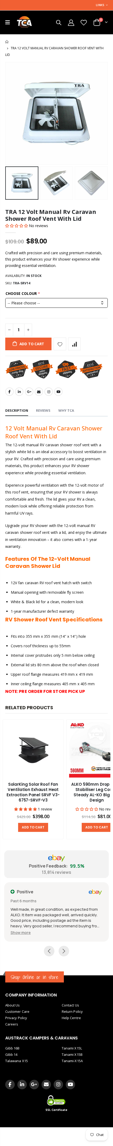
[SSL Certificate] (56, 1100)
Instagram (48, 391)
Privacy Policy (16, 1017)
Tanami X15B (72, 1054)
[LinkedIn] (22, 1084)
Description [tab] (16, 410)
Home (7, 41)
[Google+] (34, 1084)
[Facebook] (10, 1084)
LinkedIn (19, 391)
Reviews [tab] (43, 410)
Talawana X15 (16, 1060)
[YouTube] (70, 1084)
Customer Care (17, 1011)
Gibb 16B (12, 1048)
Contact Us (70, 1005)
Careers (11, 1024)
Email (39, 391)
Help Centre (71, 1017)
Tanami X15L (72, 1048)
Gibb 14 (11, 1054)
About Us (12, 1005)
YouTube (58, 391)
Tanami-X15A (72, 1060)
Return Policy (72, 1011)
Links (100, 5)
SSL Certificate (56, 1110)
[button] (17, 225)
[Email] (46, 1084)
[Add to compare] (74, 344)
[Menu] (7, 22)
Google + (29, 391)
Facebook (9, 391)
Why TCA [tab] (66, 410)
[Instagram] (58, 1084)
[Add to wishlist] (60, 344)
